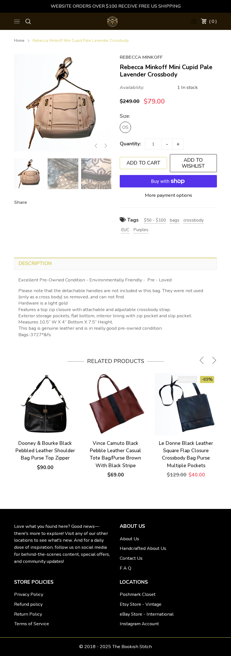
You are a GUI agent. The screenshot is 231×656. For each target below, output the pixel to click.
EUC (125, 230)
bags (174, 220)
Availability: (132, 87)
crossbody (193, 220)
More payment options (168, 195)
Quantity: (130, 143)
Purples (140, 230)
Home (19, 40)
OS (125, 127)
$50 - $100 (155, 220)
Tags (132, 220)
